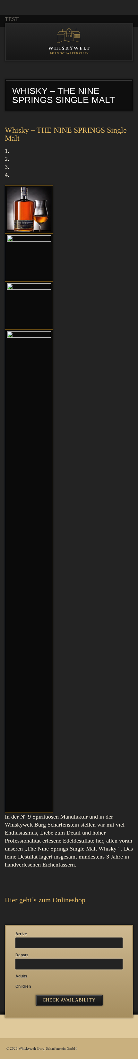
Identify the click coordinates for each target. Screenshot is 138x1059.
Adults (21, 976)
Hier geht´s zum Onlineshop (45, 900)
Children (23, 986)
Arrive (21, 934)
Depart (21, 955)
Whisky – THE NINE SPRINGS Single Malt (66, 134)
